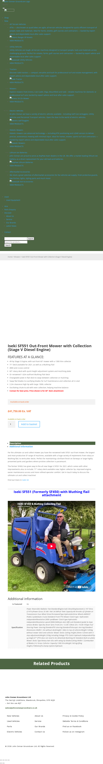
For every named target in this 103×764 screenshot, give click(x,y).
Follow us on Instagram (73, 732)
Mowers (13, 88)
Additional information (21, 446)
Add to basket (29, 424)
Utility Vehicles (16, 47)
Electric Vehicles (16, 111)
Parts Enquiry (10, 209)
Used (6, 197)
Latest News (11, 226)
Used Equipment (13, 200)
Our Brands (11, 222)
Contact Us (40, 732)
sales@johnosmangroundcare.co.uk (21, 708)
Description (15, 443)
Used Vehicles (13, 721)
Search (7, 245)
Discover (8, 213)
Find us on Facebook (72, 726)
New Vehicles (13, 716)
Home (10, 257)
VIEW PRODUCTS (16, 40)
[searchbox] (15, 238)
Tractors (13, 69)
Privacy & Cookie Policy (73, 716)
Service (9, 219)
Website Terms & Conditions (75, 721)
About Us (10, 216)
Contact (7, 232)
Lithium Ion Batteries (18, 152)
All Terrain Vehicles (18, 24)
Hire (6, 206)
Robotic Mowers (16, 130)
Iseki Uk (25, 480)
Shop (6, 17)
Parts (9, 726)
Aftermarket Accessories (20, 172)
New (6, 21)
